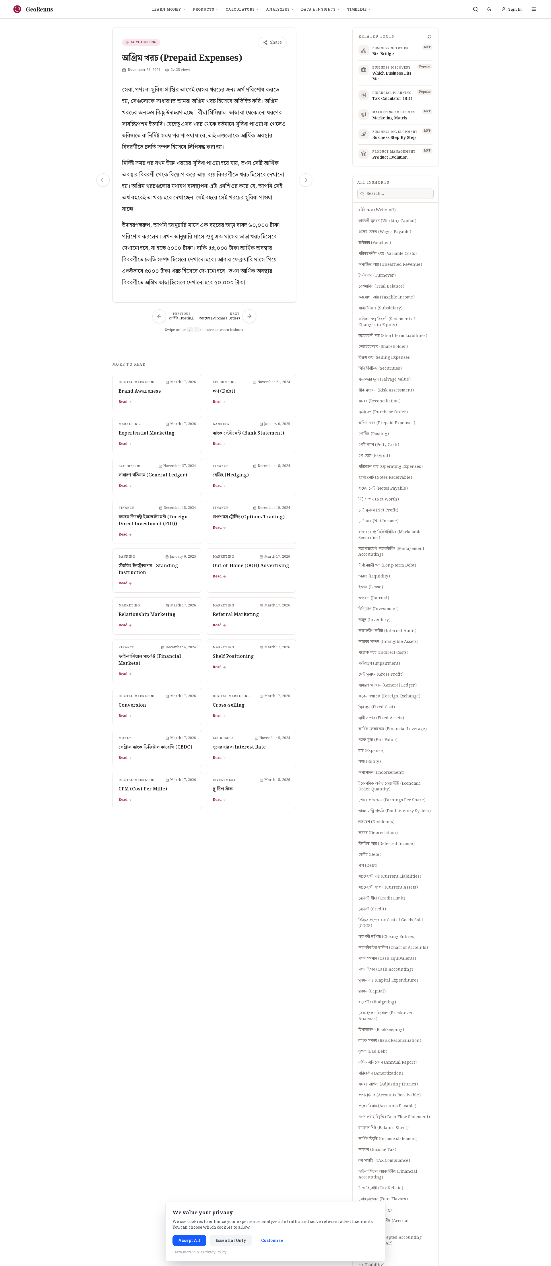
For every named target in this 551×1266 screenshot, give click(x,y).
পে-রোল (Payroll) (374, 456)
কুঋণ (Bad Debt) (373, 1051)
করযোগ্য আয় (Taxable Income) (386, 297)
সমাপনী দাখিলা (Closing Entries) (387, 937)
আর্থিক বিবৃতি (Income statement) (388, 1139)
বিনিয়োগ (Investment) (378, 609)
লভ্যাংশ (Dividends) (376, 822)
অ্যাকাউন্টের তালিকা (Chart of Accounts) (393, 948)
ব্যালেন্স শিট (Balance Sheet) (383, 1128)
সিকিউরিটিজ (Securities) (380, 368)
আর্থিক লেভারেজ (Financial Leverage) (392, 729)
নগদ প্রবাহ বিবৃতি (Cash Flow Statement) (394, 1117)
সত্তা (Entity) (369, 762)
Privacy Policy (214, 1252)
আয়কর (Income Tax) (377, 1150)
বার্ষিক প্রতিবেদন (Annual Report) (387, 1062)
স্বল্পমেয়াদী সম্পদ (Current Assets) (388, 887)
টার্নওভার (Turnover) (377, 275)
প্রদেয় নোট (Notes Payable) (383, 488)
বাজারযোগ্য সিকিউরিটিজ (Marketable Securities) (390, 535)
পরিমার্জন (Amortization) (380, 1073)
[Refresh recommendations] (429, 37)
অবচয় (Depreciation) (378, 833)
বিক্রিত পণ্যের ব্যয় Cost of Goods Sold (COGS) (390, 923)
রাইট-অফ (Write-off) (377, 210)
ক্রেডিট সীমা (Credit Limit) (381, 898)
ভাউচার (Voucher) (374, 243)
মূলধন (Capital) (372, 991)
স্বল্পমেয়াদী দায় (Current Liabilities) (389, 876)
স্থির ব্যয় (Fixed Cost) (376, 707)
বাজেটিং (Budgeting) (377, 1002)
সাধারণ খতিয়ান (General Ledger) (387, 685)
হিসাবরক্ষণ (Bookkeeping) (381, 1030)
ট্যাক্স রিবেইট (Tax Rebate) (380, 1188)
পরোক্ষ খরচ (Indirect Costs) (383, 653)
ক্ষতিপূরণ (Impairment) (379, 663)
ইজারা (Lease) (370, 587)
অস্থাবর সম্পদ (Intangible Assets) (388, 642)
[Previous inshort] (103, 180)
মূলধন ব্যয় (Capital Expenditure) (388, 980)
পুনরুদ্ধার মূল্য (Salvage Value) (384, 379)
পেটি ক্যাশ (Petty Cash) (378, 445)
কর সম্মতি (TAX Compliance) (384, 1161)
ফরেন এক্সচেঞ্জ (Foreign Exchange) (389, 696)
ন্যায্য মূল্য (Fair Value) (377, 740)
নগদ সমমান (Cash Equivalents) (387, 958)
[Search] (475, 9)
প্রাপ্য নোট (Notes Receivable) (385, 477)
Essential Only (231, 1240)
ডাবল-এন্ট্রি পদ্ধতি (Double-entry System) (394, 811)
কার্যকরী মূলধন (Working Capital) (387, 221)
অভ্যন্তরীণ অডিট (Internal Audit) (387, 631)
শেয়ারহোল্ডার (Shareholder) (383, 347)
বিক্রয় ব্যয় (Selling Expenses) (385, 357)
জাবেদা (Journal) (373, 598)
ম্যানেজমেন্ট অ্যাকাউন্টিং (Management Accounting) (391, 552)
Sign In (515, 9)
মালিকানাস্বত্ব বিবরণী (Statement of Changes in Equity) (386, 322)
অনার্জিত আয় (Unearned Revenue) (390, 264)
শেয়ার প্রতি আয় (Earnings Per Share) (392, 800)
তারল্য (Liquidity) (374, 576)
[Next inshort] (305, 180)
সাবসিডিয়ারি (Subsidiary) (380, 308)
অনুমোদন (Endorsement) (381, 772)
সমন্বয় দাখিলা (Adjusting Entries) (388, 1084)
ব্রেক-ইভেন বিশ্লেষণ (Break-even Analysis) (386, 1016)
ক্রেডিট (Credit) (372, 909)
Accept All (189, 1240)
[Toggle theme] (489, 9)
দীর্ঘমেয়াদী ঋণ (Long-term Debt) (387, 565)
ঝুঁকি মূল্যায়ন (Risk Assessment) (386, 390)
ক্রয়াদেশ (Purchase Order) (383, 412)
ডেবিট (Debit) (370, 855)
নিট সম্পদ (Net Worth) (378, 499)
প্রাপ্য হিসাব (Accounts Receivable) (389, 1095)
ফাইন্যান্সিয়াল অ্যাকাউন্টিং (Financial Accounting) (387, 1174)
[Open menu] (534, 9)
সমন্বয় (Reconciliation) (379, 401)
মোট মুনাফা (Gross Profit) (380, 674)
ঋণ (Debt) (367, 865)
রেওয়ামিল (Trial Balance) (381, 286)
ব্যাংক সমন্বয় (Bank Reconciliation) (389, 1041)
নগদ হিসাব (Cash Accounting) (385, 969)
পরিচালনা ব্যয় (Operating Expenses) (390, 467)
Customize (272, 1240)
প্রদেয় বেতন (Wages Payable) (384, 232)
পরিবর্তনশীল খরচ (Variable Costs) (387, 254)
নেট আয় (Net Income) (378, 521)
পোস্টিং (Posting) (373, 434)
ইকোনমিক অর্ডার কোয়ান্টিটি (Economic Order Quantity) (389, 786)
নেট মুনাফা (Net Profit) (378, 510)
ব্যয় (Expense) (371, 751)
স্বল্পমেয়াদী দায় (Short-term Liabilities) (392, 336)
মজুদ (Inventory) (374, 620)
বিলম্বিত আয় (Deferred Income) (386, 844)
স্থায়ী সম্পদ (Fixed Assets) (381, 718)
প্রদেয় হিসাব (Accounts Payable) (387, 1106)
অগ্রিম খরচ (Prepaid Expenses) (386, 423)
